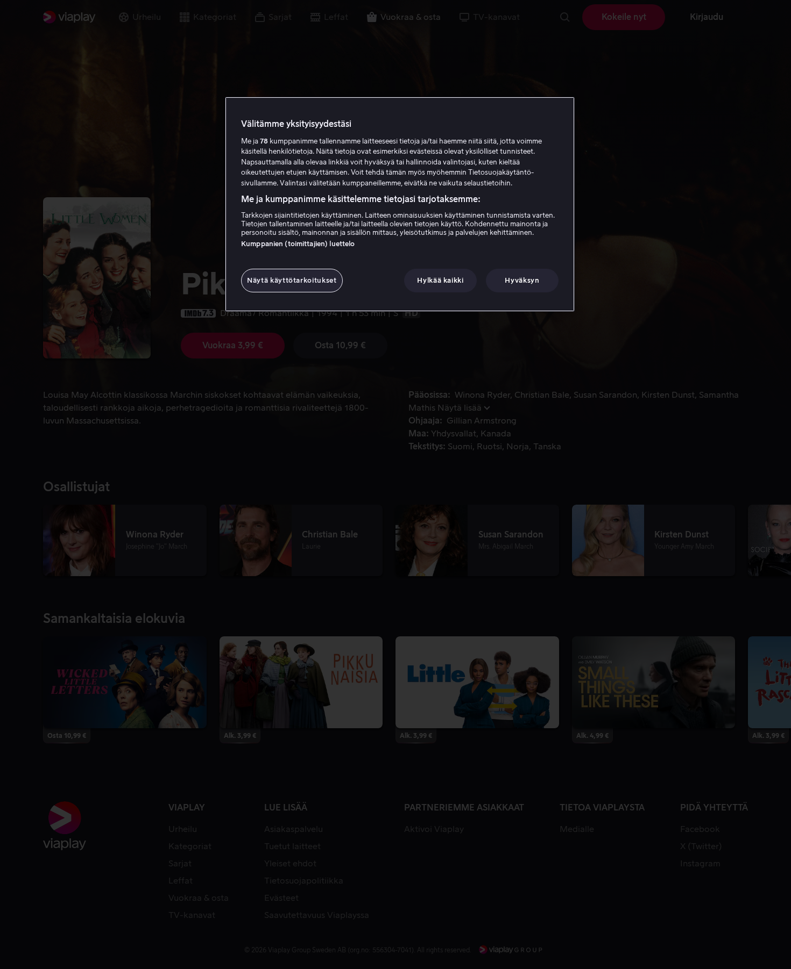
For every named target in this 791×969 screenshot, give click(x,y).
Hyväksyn (522, 280)
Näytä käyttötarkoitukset (292, 280)
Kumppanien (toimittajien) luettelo (298, 243)
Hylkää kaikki (440, 280)
